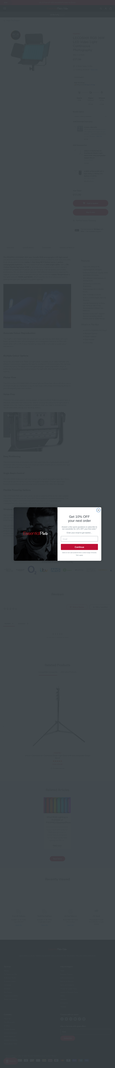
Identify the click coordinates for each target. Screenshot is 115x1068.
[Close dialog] (98, 510)
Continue (79, 547)
